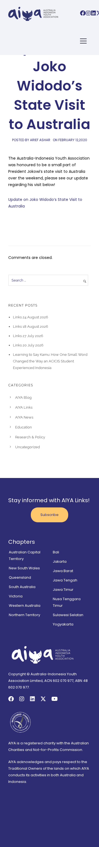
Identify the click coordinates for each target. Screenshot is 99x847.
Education (23, 427)
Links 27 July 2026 (28, 336)
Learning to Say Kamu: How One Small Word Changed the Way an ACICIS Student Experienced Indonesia (50, 361)
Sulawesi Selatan (68, 615)
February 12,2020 (72, 140)
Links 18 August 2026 (30, 326)
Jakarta (60, 561)
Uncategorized (27, 447)
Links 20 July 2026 (28, 345)
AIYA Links (23, 407)
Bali (56, 552)
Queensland (20, 577)
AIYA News (24, 417)
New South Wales (24, 568)
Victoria (16, 596)
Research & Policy (30, 437)
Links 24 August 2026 (30, 317)
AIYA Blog (23, 397)
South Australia (22, 586)
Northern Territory (24, 615)
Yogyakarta (63, 624)
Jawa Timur (63, 589)
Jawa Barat (63, 570)
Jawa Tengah (65, 580)
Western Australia (24, 605)
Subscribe (49, 514)
